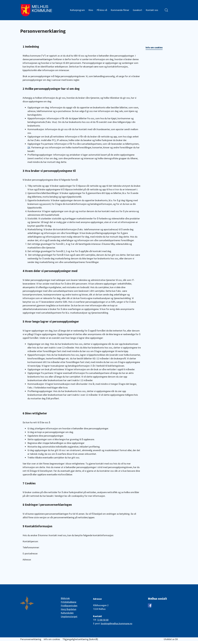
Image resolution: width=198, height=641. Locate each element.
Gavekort (137, 10)
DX (28, 147)
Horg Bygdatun (68, 609)
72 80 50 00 (102, 619)
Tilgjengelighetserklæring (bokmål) (80, 639)
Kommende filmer (120, 10)
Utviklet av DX (171, 639)
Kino (90, 10)
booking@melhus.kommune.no (116, 623)
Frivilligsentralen (69, 605)
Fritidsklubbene (68, 601)
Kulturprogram (77, 10)
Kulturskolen (67, 612)
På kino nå (102, 10)
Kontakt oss (152, 10)
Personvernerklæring (30, 639)
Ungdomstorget (69, 616)
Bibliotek (65, 598)
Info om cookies (154, 47)
